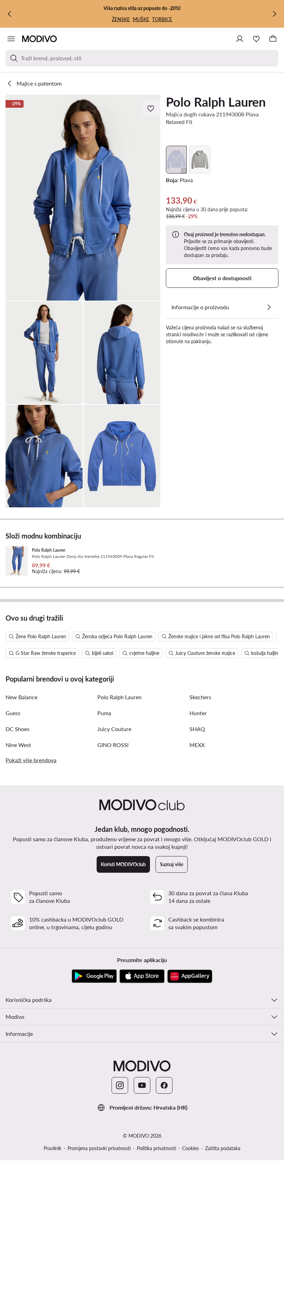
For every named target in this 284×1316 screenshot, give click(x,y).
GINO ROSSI (112, 744)
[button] (83, 198)
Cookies (190, 1148)
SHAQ (197, 729)
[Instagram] (120, 1085)
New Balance (21, 697)
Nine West (18, 744)
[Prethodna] (9, 14)
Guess (13, 713)
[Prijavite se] (239, 38)
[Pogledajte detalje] (268, 307)
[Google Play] (94, 976)
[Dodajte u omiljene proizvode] (151, 108)
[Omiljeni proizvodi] (256, 38)
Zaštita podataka (222, 1148)
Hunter (198, 713)
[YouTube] (142, 1085)
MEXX (197, 744)
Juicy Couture (114, 729)
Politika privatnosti (156, 1148)
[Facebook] (164, 1085)
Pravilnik (52, 1148)
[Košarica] (273, 38)
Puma (104, 713)
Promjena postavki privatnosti (99, 1148)
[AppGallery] (189, 976)
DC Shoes (17, 729)
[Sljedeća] (274, 14)
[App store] (142, 976)
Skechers (200, 697)
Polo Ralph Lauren (216, 101)
